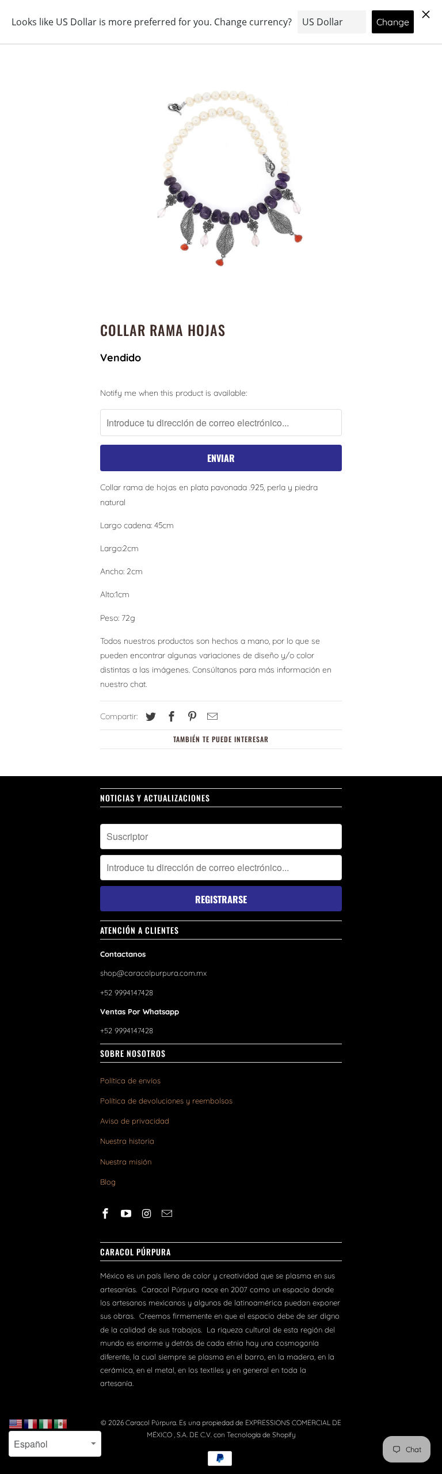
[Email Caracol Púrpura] (168, 1213)
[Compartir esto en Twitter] (149, 716)
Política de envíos (130, 1080)
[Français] (31, 1423)
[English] (16, 1423)
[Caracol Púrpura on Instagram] (148, 1213)
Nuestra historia (127, 1140)
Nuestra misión (125, 1161)
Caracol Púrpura (150, 1422)
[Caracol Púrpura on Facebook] (106, 1213)
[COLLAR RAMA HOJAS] (221, 180)
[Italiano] (46, 1423)
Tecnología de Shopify (261, 1434)
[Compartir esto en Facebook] (170, 716)
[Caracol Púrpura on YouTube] (127, 1213)
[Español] (61, 1423)
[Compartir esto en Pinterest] (190, 716)
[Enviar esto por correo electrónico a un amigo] (210, 716)
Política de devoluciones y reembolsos (166, 1100)
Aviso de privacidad (134, 1120)
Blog (108, 1181)
